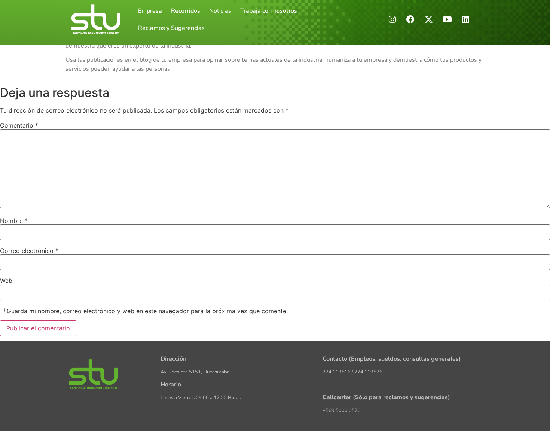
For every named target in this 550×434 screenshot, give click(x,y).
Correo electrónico (29, 251)
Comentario (19, 125)
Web (6, 281)
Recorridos (185, 11)
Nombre (14, 221)
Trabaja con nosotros (268, 11)
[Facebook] (410, 19)
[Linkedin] (465, 19)
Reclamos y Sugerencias (171, 28)
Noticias (220, 11)
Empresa (150, 11)
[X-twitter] (429, 19)
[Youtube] (447, 19)
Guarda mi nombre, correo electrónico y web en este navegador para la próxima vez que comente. (147, 311)
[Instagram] (392, 19)
